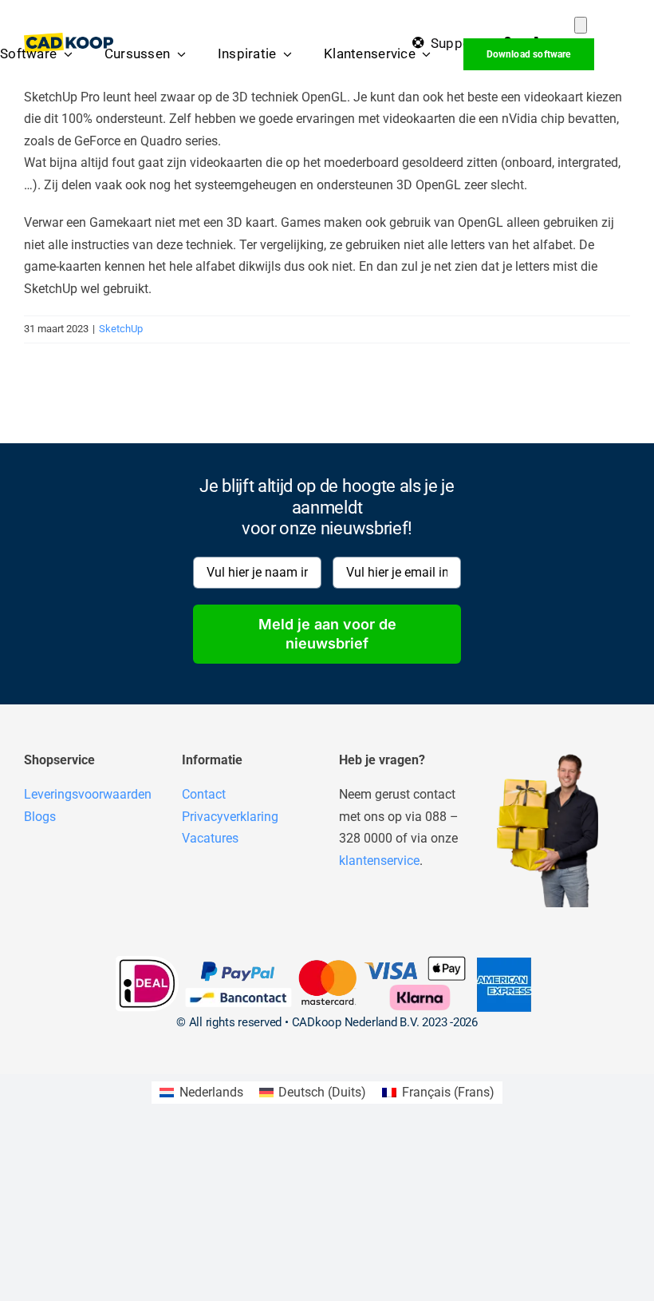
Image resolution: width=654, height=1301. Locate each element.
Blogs (40, 816)
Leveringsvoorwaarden (88, 794)
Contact (204, 794)
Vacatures (210, 838)
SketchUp (121, 329)
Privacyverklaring (230, 816)
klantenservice (379, 860)
